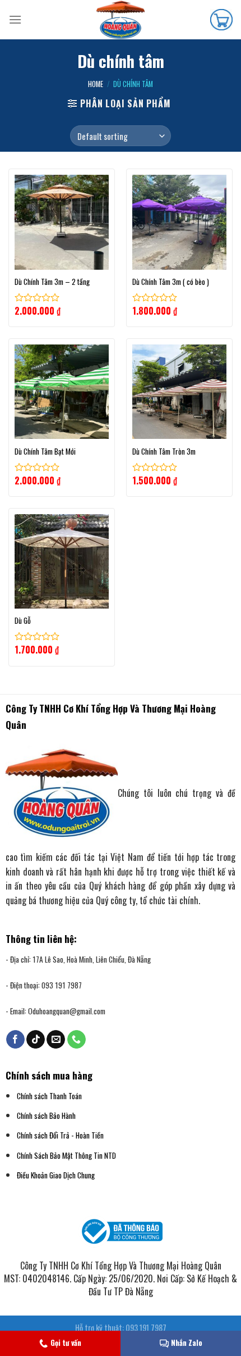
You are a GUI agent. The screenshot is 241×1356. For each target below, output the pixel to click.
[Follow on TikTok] (35, 1039)
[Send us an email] (56, 1039)
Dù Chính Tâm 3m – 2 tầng (52, 282)
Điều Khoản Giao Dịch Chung (56, 1175)
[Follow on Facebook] (15, 1039)
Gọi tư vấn (65, 1342)
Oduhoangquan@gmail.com (66, 1011)
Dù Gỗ (23, 621)
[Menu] (15, 19)
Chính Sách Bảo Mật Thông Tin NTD (66, 1155)
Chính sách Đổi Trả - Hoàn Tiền (60, 1135)
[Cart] (221, 19)
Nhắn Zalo (186, 1342)
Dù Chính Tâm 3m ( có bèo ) (170, 282)
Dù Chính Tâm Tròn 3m (164, 452)
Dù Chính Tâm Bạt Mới (45, 452)
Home (95, 84)
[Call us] (76, 1039)
